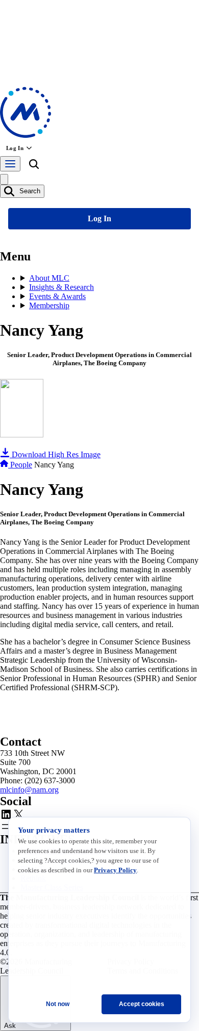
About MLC (49, 278)
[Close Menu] (4, 179)
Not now (57, 1004)
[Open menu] (10, 163)
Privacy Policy (115, 870)
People (21, 464)
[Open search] (33, 166)
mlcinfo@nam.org (29, 789)
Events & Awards (57, 296)
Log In (14, 148)
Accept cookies (141, 1004)
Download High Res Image (55, 454)
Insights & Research (61, 287)
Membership (49, 305)
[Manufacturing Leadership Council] (25, 135)
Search (28, 191)
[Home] (5, 464)
